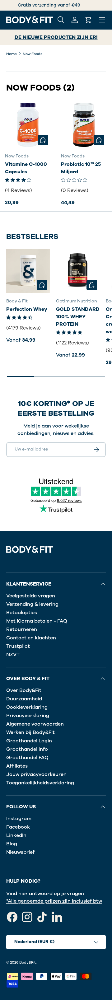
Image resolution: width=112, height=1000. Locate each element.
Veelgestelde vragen (30, 595)
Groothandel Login (29, 740)
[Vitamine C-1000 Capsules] (28, 125)
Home (11, 54)
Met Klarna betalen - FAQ (36, 621)
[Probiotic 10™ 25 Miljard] (84, 125)
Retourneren (21, 629)
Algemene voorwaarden (35, 724)
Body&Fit (27, 962)
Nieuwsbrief (20, 852)
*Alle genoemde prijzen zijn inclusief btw (54, 901)
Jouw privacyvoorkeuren (36, 774)
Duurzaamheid (24, 698)
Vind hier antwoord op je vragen (45, 893)
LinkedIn (16, 835)
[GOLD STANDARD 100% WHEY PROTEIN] (78, 271)
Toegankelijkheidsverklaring (40, 782)
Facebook (18, 827)
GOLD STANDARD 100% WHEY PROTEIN (78, 317)
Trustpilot (18, 646)
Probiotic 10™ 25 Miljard (81, 168)
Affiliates (17, 766)
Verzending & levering (32, 604)
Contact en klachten (31, 637)
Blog (11, 843)
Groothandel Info (27, 749)
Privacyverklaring (27, 715)
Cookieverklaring (27, 707)
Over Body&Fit (23, 690)
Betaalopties (21, 612)
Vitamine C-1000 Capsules (26, 168)
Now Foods (32, 54)
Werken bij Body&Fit (30, 732)
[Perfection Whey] (28, 271)
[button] (88, 20)
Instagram (18, 818)
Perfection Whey (26, 309)
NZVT (13, 654)
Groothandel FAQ (27, 757)
